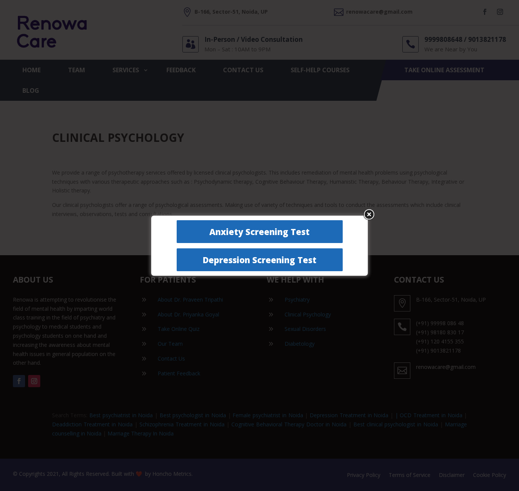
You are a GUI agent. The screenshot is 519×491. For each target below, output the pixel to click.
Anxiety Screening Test (259, 231)
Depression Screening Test (259, 259)
